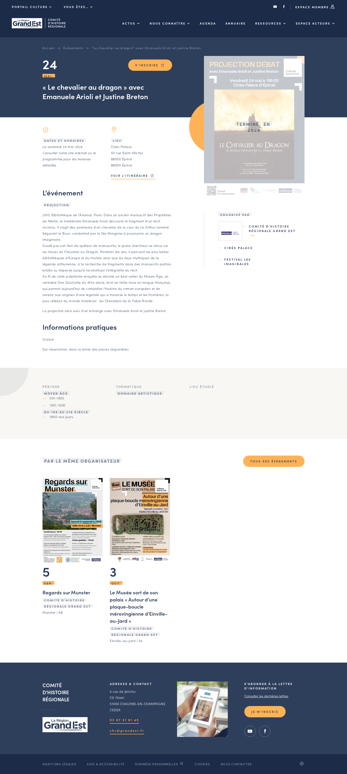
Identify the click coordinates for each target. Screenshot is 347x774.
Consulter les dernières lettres (266, 696)
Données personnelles (157, 764)
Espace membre (312, 7)
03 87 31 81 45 (124, 720)
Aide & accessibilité (105, 764)
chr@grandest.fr (127, 730)
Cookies (202, 764)
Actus (128, 23)
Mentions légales (59, 764)
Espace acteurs (313, 23)
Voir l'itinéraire (130, 175)
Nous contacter (236, 764)
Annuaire (235, 23)
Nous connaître (168, 23)
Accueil (48, 48)
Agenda (208, 23)
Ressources (268, 23)
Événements (73, 48)
